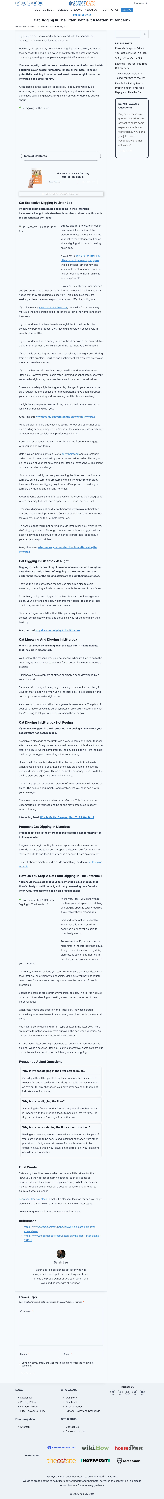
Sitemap (25, 1426)
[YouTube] (40, 3)
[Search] (144, 34)
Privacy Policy (28, 1402)
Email (68, 1354)
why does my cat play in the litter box (57, 630)
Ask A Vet (126, 10)
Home (36, 9)
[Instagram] (29, 3)
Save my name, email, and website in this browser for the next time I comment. (58, 1364)
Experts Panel (74, 1406)
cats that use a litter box (53, 307)
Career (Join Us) (75, 1431)
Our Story (71, 1397)
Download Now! (88, 182)
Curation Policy (29, 1406)
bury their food (70, 453)
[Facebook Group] (34, 3)
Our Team (71, 1402)
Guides (76, 15)
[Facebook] (17, 3)
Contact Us (111, 9)
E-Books (76, 9)
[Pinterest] (23, 3)
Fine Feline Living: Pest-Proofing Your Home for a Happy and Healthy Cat (129, 88)
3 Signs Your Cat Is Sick (128, 58)
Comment (26, 1311)
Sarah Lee (61, 1262)
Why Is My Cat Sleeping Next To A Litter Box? (67, 817)
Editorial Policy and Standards (83, 1410)
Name (24, 1354)
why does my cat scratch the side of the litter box (65, 416)
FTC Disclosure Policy (32, 1410)
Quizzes (62, 9)
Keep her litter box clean (33, 1199)
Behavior (86, 15)
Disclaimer (26, 1397)
